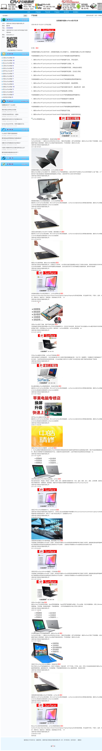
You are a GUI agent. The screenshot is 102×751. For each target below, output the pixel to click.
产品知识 (57, 12)
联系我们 (75, 12)
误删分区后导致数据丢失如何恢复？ (11, 143)
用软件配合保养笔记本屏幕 (9, 110)
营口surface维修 (7, 89)
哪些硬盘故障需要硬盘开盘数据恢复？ (12, 138)
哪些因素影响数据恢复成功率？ (10, 152)
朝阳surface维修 (7, 76)
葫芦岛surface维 (7, 71)
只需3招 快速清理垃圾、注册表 (10, 114)
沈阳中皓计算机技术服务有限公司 (40, 145)
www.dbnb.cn (10, 35)
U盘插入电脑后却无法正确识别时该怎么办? (13, 147)
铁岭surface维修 (7, 92)
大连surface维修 (7, 60)
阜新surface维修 (7, 79)
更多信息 (33, 735)
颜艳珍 (79, 740)
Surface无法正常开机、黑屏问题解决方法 (13, 124)
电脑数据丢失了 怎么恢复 (8, 105)
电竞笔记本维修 (7, 97)
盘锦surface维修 (7, 73)
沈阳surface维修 (7, 58)
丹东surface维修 (7, 81)
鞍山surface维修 (7, 63)
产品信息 (38, 12)
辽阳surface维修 (7, 65)
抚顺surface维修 (7, 87)
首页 (28, 12)
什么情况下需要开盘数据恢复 (9, 133)
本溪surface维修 (7, 84)
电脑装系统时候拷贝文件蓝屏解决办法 (12, 119)
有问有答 (66, 12)
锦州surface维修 (7, 68)
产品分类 (47, 12)
